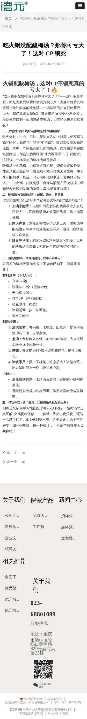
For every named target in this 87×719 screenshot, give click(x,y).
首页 (8, 18)
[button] (80, 5)
